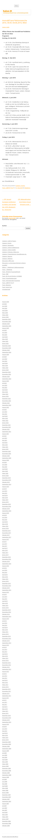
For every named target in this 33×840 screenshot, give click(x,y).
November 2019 (6, 480)
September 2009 (6, 748)
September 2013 (6, 643)
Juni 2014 (4, 623)
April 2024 (5, 363)
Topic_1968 (5, 274)
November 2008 (6, 770)
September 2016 (6, 563)
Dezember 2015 (6, 583)
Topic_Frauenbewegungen (9, 278)
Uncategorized (6, 289)
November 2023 (6, 374)
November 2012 (6, 665)
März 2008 (5, 788)
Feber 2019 (5, 500)
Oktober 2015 (6, 588)
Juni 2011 (4, 702)
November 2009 (6, 744)
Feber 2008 (5, 790)
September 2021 (6, 431)
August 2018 (5, 513)
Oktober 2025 (6, 324)
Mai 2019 (4, 493)
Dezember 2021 (6, 425)
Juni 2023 (4, 385)
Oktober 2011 (6, 693)
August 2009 (5, 751)
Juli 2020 (4, 462)
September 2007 (6, 801)
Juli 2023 (4, 383)
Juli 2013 (4, 647)
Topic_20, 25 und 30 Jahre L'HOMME (12, 276)
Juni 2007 (4, 808)
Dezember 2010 (6, 715)
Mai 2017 (4, 546)
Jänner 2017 (5, 555)
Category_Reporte (7, 256)
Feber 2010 (5, 737)
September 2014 (6, 616)
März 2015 (5, 603)
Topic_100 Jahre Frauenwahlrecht (11, 272)
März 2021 (5, 445)
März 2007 (5, 814)
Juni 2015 (4, 596)
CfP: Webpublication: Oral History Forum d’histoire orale (24, 201)
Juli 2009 (4, 753)
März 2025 (5, 339)
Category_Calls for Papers (9, 241)
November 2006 (6, 823)
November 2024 (6, 348)
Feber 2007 (5, 817)
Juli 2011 (4, 700)
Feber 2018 (5, 526)
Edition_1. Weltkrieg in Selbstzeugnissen (13, 267)
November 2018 (6, 506)
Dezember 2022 (6, 398)
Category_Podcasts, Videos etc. (10, 252)
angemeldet (12, 218)
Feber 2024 (5, 368)
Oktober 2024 (6, 350)
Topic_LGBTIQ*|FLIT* (8, 188)
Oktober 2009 (6, 746)
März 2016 (5, 577)
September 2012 (6, 669)
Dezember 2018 (6, 504)
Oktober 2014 (6, 614)
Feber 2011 (5, 711)
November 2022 (6, 401)
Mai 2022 (4, 414)
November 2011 (6, 691)
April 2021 (5, 442)
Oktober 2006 (6, 825)
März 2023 (5, 392)
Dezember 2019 (6, 478)
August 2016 (5, 566)
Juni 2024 (4, 359)
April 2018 (5, 522)
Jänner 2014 (5, 634)
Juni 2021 (4, 438)
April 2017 (5, 548)
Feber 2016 (5, 579)
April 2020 (5, 469)
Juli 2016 (4, 568)
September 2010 (6, 722)
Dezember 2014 (6, 610)
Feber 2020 (5, 473)
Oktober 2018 (6, 508)
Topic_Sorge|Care (7, 287)
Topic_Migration (6, 285)
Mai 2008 (4, 784)
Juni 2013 (4, 649)
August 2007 (5, 803)
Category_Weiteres (7, 258)
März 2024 (5, 365)
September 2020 (6, 458)
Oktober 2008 (6, 773)
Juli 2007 (4, 806)
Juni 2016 (4, 570)
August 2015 (5, 592)
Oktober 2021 (6, 429)
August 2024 (5, 354)
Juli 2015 (4, 594)
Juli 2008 (4, 779)
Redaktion (27, 188)
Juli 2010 (4, 726)
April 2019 (5, 495)
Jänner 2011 (5, 713)
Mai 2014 (4, 625)
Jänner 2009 (5, 766)
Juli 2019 (4, 489)
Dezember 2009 (6, 742)
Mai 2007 (4, 810)
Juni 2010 (4, 729)
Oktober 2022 (6, 403)
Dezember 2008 (6, 768)
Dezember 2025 (6, 319)
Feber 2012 (5, 685)
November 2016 (6, 559)
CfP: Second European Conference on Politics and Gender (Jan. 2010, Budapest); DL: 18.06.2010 (9, 204)
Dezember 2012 (6, 663)
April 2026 (5, 310)
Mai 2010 (4, 731)
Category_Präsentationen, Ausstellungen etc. (14, 254)
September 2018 (6, 511)
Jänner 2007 (5, 819)
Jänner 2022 (5, 423)
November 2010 (6, 718)
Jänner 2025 (5, 343)
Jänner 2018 (5, 528)
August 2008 (5, 777)
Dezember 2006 (6, 821)
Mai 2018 (4, 519)
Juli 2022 (4, 409)
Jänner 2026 (5, 317)
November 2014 (6, 612)
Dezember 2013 (6, 636)
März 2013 (5, 656)
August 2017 (5, 539)
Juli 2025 (4, 330)
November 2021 (6, 427)
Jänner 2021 (5, 449)
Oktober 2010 (6, 720)
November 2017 (6, 533)
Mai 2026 (4, 308)
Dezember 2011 (6, 689)
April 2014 (5, 627)
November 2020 (6, 453)
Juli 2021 (4, 436)
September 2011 (6, 696)
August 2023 (5, 381)
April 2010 (5, 733)
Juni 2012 (4, 676)
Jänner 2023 (5, 396)
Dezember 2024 (6, 346)
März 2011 (5, 709)
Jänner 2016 (5, 581)
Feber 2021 (5, 447)
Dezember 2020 (6, 451)
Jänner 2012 (5, 687)
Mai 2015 (4, 599)
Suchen (4, 225)
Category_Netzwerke (8, 245)
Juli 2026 (4, 304)
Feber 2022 (5, 420)
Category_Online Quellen (9, 250)
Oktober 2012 (6, 667)
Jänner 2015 (5, 607)
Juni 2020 (4, 464)
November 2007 (6, 797)
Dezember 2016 (6, 557)
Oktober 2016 (6, 561)
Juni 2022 (4, 412)
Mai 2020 (4, 467)
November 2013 (6, 638)
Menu (16, 5)
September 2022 (6, 405)
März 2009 (5, 762)
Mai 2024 (4, 361)
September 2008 (6, 775)
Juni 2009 (4, 755)
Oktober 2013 (6, 641)
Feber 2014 (5, 632)
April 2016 (5, 574)
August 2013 (5, 645)
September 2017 (6, 537)
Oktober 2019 (6, 482)
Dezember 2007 (6, 795)
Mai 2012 (4, 678)
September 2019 (6, 484)
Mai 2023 (4, 387)
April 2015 (5, 601)
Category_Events (20, 185)
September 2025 (6, 326)
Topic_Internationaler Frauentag (11, 280)
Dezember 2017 (6, 530)
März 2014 (5, 630)
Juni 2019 (4, 491)
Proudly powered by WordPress (10, 836)
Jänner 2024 (5, 370)
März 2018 (5, 524)
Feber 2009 (5, 764)
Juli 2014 (4, 621)
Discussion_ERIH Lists (8, 261)
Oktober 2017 (6, 535)
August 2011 (5, 698)
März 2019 (5, 497)
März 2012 (5, 682)
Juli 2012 (4, 674)
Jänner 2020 (5, 475)
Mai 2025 (4, 335)
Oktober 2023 (6, 376)
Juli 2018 (4, 515)
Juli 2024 (4, 357)
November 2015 (6, 585)
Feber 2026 (5, 315)
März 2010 (5, 735)
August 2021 (5, 434)
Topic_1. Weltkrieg (7, 269)
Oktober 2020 (6, 456)
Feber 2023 (5, 394)
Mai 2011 (4, 704)
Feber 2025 (5, 341)
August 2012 (5, 671)
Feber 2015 (5, 605)
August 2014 (5, 618)
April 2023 (5, 390)
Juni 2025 (4, 332)
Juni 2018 (4, 517)
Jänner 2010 (5, 740)
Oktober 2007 (6, 799)
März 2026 (5, 313)
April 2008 (5, 786)
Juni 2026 (4, 306)
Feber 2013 (5, 658)
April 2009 (5, 759)
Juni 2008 (4, 781)
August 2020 (5, 460)
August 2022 (5, 407)
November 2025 (6, 321)
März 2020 (5, 471)
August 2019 (5, 486)
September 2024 (6, 352)
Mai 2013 (4, 652)
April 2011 (5, 707)
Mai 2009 (4, 757)
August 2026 (5, 302)
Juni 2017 (4, 544)
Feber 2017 (5, 552)
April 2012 (5, 680)
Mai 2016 (4, 572)
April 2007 (5, 812)
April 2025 (5, 337)
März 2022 (5, 418)
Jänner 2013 (5, 660)
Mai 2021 (4, 440)
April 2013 (5, 654)
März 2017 (5, 550)
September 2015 (6, 590)
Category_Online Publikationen (10, 247)
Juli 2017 (4, 541)
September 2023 (6, 379)
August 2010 (5, 724)
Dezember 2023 (6, 372)
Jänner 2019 (5, 502)
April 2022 (5, 416)
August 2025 (5, 328)
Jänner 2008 (5, 792)
